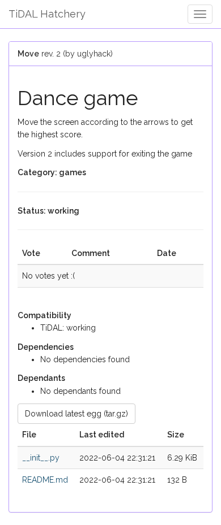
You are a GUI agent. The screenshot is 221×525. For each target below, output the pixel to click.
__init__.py (41, 457)
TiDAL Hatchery (47, 14)
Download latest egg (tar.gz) (76, 413)
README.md (45, 479)
